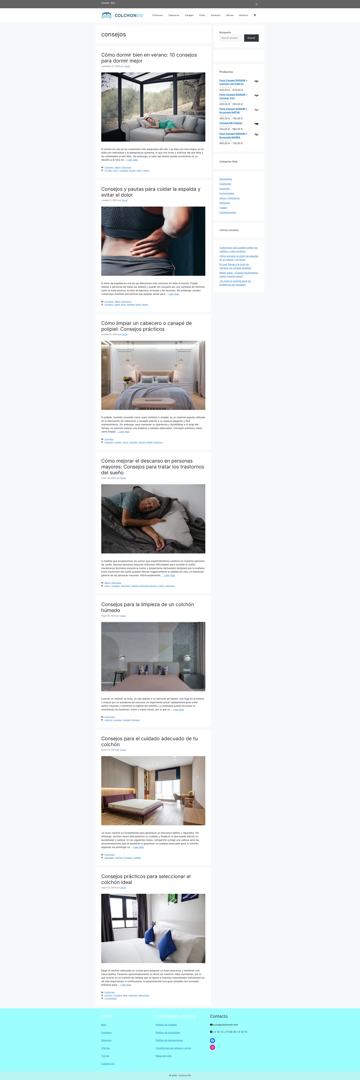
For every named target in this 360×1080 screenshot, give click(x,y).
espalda (130, 304)
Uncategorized (227, 212)
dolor (123, 304)
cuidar (117, 304)
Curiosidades (226, 193)
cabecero (108, 442)
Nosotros (243, 15)
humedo (127, 720)
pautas (145, 304)
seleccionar (143, 995)
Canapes (189, 15)
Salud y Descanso (123, 167)
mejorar (134, 586)
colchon (108, 720)
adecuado (109, 857)
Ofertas (229, 15)
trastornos (170, 586)
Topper (223, 207)
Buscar (251, 37)
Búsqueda (225, 32)
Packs (202, 15)
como (115, 170)
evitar (137, 304)
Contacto (105, 3)
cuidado (137, 857)
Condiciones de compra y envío (173, 1048)
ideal (125, 995)
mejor (139, 170)
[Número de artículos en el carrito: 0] (256, 4)
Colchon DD (107, 1063)
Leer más (132, 159)
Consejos (108, 167)
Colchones (157, 15)
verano (146, 170)
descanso (125, 586)
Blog (113, 3)
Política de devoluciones (169, 1040)
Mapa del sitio (164, 1055)
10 (105, 170)
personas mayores (148, 586)
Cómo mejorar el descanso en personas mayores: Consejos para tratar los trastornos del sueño (152, 466)
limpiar (142, 442)
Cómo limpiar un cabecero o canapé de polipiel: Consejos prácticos (146, 326)
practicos (158, 442)
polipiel (149, 442)
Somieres (215, 15)
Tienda (105, 1055)
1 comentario (110, 998)
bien (110, 170)
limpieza (136, 720)
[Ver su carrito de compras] (255, 15)
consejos (124, 170)
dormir (132, 170)
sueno (161, 586)
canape (117, 442)
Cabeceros (173, 15)
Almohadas (225, 179)
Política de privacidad (168, 1032)
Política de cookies (166, 1024)
